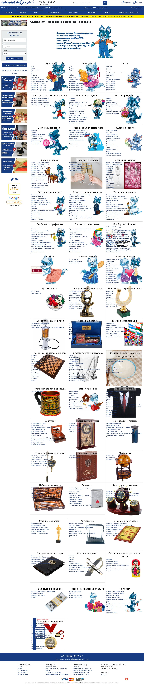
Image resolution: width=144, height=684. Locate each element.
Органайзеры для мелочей (76, 246)
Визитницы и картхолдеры (76, 198)
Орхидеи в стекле (36, 293)
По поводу (125, 588)
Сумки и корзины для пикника (39, 492)
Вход (132, 8)
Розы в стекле (35, 291)
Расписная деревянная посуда (50, 388)
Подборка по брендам (125, 224)
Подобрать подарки (14, 59)
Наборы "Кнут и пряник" (75, 331)
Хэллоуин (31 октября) (112, 595)
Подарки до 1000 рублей (38, 85)
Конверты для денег (37, 593)
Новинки (107, 12)
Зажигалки (87, 485)
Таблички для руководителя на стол (79, 195)
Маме (70, 66)
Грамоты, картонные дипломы (40, 529)
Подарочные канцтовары (50, 553)
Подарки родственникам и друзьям (116, 265)
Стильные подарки (36, 136)
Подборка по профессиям (50, 224)
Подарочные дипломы (75, 261)
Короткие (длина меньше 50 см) (40, 456)
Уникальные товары (37, 138)
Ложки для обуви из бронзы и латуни (79, 299)
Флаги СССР (109, 329)
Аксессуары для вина (75, 337)
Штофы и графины (74, 365)
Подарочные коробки (75, 595)
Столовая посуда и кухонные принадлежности (125, 354)
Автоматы (71, 558)
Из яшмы (108, 295)
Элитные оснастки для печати (39, 185)
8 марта (108, 611)
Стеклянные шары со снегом (114, 214)
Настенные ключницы (87, 420)
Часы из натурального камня (114, 301)
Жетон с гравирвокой (37, 623)
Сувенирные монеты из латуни (77, 303)
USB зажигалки (73, 493)
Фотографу (34, 238)
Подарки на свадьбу (87, 159)
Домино (33, 367)
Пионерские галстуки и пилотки (115, 397)
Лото (32, 365)
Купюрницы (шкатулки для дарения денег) (43, 427)
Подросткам (109, 76)
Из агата (108, 297)
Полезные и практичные (87, 224)
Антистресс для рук (74, 525)
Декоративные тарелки (113, 369)
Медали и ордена (74, 263)
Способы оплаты (22, 672)
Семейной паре (110, 267)
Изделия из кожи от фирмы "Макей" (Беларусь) (44, 174)
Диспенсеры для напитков (50, 320)
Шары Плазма (73, 535)
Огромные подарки (74, 115)
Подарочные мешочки (75, 597)
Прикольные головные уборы (114, 391)
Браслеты (109, 132)
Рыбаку (33, 206)
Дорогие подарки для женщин (40, 164)
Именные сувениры (87, 256)
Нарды (33, 359)
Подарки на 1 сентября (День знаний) (117, 599)
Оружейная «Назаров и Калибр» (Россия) (118, 248)
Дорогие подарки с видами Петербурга (80, 134)
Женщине (23, 12)
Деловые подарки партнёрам (77, 197)
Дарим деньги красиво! (50, 588)
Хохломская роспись (112, 244)
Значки (108, 148)
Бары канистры (110, 457)
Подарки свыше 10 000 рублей (40, 170)
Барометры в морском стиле (114, 497)
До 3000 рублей (110, 89)
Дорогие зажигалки (37, 182)
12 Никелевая (110, 187)
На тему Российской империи (39, 198)
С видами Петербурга (54, 12)
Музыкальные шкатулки (38, 431)
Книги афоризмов (74, 456)
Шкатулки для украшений (38, 423)
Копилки (108, 91)
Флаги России (110, 323)
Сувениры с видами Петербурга (78, 132)
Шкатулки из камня (74, 142)
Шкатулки (50, 420)
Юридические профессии (38, 244)
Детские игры (110, 74)
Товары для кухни (111, 359)
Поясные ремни (110, 414)
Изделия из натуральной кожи (115, 218)
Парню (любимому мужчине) (39, 81)
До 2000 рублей (110, 87)
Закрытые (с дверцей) (75, 427)
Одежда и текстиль (125, 388)
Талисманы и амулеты (112, 134)
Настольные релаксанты (76, 523)
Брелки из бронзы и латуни (76, 306)
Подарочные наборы (87, 320)
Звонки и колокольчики (113, 212)
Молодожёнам (73, 162)
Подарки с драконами (37, 220)
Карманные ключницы (75, 234)
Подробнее (129, 16)
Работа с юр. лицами (51, 667)
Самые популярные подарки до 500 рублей (44, 106)
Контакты (104, 8)
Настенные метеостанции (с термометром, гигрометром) (122, 495)
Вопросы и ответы (23, 674)
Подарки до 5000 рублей (38, 91)
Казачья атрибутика (74, 563)
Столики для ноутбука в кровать (78, 236)
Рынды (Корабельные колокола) (115, 197)
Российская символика (37, 195)
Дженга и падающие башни (39, 375)
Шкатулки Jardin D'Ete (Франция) (115, 246)
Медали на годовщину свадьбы (115, 164)
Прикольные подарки (87, 95)
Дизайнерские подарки (38, 134)
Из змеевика (109, 291)
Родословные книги (74, 457)
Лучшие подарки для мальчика (40, 102)
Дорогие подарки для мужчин (40, 162)
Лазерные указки (111, 140)
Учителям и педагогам (37, 233)
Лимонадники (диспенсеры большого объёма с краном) (47, 327)
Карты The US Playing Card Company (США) (118, 250)
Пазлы (108, 77)
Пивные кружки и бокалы (76, 363)
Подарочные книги (87, 453)
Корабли (108, 202)
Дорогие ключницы (37, 172)
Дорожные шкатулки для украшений (41, 437)
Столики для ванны (74, 240)
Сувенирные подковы (112, 200)
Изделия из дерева (112, 216)
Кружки (71, 355)
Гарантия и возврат (23, 670)
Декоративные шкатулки (38, 429)
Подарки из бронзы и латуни (87, 288)
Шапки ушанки (73, 138)
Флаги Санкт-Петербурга (113, 325)
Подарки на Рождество (113, 597)
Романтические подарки (76, 170)
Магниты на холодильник (113, 155)
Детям (36, 12)
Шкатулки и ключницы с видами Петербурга (43, 439)
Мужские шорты (110, 395)
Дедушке (34, 76)
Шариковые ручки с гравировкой (40, 625)
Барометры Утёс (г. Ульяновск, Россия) (117, 240)
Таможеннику (35, 250)
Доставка (89, 8)
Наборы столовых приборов (114, 361)
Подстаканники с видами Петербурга (79, 136)
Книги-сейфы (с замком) (76, 408)
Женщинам (72, 100)
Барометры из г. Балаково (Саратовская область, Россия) (122, 493)
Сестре (71, 74)
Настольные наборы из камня (114, 305)
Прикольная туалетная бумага (77, 119)
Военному (34, 229)
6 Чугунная (109, 176)
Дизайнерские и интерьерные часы (79, 403)
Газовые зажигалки (74, 492)
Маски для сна (110, 144)
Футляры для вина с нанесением (40, 635)
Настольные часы (74, 391)
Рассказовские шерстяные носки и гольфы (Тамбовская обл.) (123, 405)
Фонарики (72, 250)
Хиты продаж (92, 12)
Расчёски (108, 142)
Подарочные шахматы (37, 187)
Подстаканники (73, 144)
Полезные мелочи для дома (77, 242)
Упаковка (76, 667)
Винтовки (71, 559)
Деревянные (72, 423)
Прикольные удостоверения (39, 533)
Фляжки (71, 367)
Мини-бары (125, 453)
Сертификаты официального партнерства (57, 674)
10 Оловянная (110, 184)
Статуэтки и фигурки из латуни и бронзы (80, 305)
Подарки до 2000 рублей (38, 87)
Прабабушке (72, 77)
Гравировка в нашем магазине (129, 12)
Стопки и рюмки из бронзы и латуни (79, 291)
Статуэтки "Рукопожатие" (76, 204)
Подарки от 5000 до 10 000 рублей (41, 168)
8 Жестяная (109, 180)
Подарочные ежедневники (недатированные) (44, 559)
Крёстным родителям (112, 269)
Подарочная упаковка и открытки (87, 588)
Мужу (32, 66)
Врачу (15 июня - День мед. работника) (42, 234)
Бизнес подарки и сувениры (87, 192)
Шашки (33, 357)
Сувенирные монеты (112, 136)
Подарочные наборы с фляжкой (78, 333)
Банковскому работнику (38, 252)
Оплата (97, 8)
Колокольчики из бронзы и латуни (78, 295)
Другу (33, 68)
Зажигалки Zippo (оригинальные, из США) (80, 218)
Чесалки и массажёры (112, 146)
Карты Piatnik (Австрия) (112, 252)
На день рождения (125, 95)
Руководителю (35, 70)
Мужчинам (72, 98)
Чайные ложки (110, 363)
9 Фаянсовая (110, 182)
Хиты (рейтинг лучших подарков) (50, 95)
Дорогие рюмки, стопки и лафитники (41, 178)
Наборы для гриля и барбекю (40, 490)
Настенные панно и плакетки (39, 184)
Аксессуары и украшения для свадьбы (80, 168)
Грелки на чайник (111, 276)
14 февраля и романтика (113, 607)
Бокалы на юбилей (111, 104)
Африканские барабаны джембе (115, 210)
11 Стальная (109, 185)
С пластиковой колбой (112, 425)
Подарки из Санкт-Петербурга (87, 127)
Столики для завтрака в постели (78, 244)
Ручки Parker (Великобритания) (77, 216)
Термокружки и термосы (125, 420)
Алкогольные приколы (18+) (77, 113)
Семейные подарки (125, 256)
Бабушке (71, 76)
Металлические (73, 425)
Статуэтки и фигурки (111, 195)
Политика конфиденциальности (82, 670)
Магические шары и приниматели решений (81, 527)
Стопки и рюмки (73, 361)
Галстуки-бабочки (111, 412)
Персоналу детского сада (38, 236)
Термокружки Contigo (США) (114, 429)
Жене (70, 72)
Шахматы (34, 355)
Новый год (109, 605)
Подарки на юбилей (112, 102)
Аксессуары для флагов (113, 335)
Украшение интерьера (124, 192)
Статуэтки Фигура (74, 212)
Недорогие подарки (125, 127)
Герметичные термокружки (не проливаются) (119, 427)
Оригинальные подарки (50, 127)
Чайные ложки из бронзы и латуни (79, 301)
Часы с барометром (74, 405)
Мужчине (8, 12)
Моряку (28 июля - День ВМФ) (39, 231)
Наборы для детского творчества (116, 72)
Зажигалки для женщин (75, 501)
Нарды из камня (110, 303)
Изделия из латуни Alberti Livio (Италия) (117, 236)
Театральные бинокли (75, 248)
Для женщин (72, 325)
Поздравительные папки (113, 106)
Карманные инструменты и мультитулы (80, 208)
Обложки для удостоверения (39, 645)
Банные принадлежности (113, 401)
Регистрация (139, 8)
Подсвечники (110, 220)
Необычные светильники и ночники (116, 198)
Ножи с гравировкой (37, 648)
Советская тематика (37, 197)
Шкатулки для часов (37, 425)
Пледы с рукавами (111, 280)
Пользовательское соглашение (82, 669)
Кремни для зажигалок (75, 503)
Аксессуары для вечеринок (77, 110)
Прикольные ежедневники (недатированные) (119, 525)
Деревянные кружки (37, 391)
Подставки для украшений (39, 433)
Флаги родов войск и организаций (116, 327)
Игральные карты (36, 361)
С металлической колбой (113, 423)
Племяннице (109, 272)
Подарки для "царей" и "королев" (40, 200)
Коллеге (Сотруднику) (37, 79)
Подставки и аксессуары (76, 565)
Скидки (50, 256)
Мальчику (109, 66)
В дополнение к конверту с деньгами (79, 164)
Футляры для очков (74, 233)
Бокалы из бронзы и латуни (76, 293)
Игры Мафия (35, 373)
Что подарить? (74, 12)
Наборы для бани (74, 329)
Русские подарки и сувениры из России (125, 555)
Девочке (108, 68)
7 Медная (109, 178)
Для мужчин (72, 323)
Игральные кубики (36, 371)
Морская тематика (36, 212)
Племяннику (109, 270)
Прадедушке (35, 77)
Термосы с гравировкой (38, 639)
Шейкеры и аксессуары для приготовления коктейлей (84, 369)
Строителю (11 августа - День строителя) (42, 248)
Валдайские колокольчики (76, 140)
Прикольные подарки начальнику (78, 117)
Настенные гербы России (76, 202)
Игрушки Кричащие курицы (76, 112)
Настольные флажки (112, 333)
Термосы (108, 437)
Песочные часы (73, 399)
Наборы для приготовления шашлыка (80, 335)
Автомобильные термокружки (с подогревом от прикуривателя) (124, 433)
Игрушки (108, 70)
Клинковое (72, 556)
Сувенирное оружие (87, 553)
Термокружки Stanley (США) (114, 242)
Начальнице (72, 81)
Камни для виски (74, 373)
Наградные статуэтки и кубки (39, 527)
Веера (108, 151)
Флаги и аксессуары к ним (125, 320)
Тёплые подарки (111, 261)
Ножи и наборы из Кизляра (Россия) (116, 233)
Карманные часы (74, 397)
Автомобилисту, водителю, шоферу (41, 246)
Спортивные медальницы (113, 79)
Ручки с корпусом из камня (113, 299)
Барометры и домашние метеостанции (80, 146)
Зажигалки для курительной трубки (79, 495)
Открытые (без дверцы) (75, 429)
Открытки (71, 593)
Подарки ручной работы (38, 142)
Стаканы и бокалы (74, 359)
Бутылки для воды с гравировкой (41, 637)
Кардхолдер (35, 643)
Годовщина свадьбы (125, 159)
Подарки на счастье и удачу (39, 204)
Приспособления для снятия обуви (41, 461)
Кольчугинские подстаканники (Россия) (117, 238)
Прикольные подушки (112, 206)
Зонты (70, 220)
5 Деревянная (110, 174)
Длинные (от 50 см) (36, 457)
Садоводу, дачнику (37, 240)
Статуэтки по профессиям (38, 227)
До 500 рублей (110, 83)
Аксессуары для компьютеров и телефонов (81, 231)
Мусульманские (35, 214)
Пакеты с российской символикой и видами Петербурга (122, 569)
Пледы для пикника (37, 493)
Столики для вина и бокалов (39, 180)
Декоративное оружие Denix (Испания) (80, 567)
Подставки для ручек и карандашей (116, 523)
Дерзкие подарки (74, 104)
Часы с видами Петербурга (76, 401)
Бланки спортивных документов (115, 535)
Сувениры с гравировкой (50, 620)
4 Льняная (109, 172)
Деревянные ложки (112, 561)
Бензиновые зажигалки (75, 490)
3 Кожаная (109, 170)
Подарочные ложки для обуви (50, 453)
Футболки (109, 393)
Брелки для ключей (111, 130)
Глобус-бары (110, 456)
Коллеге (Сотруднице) (75, 79)
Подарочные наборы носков (77, 327)
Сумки (70, 238)
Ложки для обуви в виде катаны (40, 459)
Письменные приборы (37, 556)
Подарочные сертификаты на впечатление (118, 112)
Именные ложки (73, 259)
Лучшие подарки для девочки (40, 104)
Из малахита (109, 293)
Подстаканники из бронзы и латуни (79, 297)
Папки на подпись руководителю (78, 206)
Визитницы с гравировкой (38, 633)
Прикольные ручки (111, 527)
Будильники (72, 395)
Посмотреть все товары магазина (14, 65)
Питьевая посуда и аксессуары (87, 352)
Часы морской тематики (75, 407)
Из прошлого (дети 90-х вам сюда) (41, 202)
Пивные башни (35, 325)
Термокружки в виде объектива (115, 435)
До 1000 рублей (110, 85)
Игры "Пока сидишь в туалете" (77, 106)
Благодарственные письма (53, 672)
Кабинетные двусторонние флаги (116, 331)
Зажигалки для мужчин (75, 499)
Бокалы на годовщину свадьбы (115, 162)
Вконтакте (104, 675)
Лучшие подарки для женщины (40, 100)
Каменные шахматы (112, 306)
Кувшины (71, 371)
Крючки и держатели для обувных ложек (43, 463)
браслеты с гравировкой (38, 631)
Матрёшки (109, 559)
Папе (32, 74)
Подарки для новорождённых (115, 593)
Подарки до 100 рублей (113, 138)
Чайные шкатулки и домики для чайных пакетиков (45, 441)
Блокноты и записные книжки (114, 529)
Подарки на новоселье (113, 259)
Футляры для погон (74, 569)
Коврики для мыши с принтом (39, 641)
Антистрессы (87, 520)
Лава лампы (72, 529)
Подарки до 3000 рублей (38, 89)
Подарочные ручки (37, 561)
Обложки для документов (113, 153)
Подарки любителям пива (76, 121)
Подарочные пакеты (75, 591)
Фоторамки (109, 263)
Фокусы (71, 108)
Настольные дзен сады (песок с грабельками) (119, 208)
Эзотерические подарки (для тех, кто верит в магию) (46, 210)
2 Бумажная (109, 168)
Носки (108, 399)
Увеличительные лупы (75, 252)
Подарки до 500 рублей (38, 83)
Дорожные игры (36, 369)
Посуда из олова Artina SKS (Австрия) (42, 176)
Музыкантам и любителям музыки (41, 242)
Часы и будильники (87, 388)
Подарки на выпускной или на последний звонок (120, 603)
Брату (32, 72)
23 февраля (109, 609)
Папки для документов (113, 533)
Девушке (71, 68)
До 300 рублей (110, 81)
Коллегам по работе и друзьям (78, 102)
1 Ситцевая (109, 166)
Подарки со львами (37, 216)
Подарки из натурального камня (125, 288)
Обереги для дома (111, 149)
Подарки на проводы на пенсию (115, 591)
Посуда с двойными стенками (77, 375)
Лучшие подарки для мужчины (40, 98)
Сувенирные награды (112, 113)
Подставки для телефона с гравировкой (43, 647)
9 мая (107, 601)
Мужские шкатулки (36, 435)
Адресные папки (111, 531)
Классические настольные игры (50, 352)
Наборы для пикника (50, 485)
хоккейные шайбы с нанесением (40, 629)
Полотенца (109, 403)
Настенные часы (73, 393)
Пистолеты (72, 561)
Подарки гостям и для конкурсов (78, 166)
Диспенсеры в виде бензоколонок (41, 323)
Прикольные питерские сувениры (78, 130)
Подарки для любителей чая (77, 380)
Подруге (71, 70)
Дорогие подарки (50, 159)
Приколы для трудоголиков (77, 210)
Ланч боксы (109, 365)
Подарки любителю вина (76, 123)
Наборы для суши (111, 367)
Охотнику (34, 208)
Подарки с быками (36, 218)
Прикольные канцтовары (125, 520)
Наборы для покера (74, 339)
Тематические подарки (50, 192)
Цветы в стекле (73, 214)
